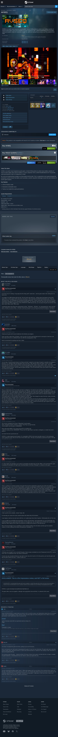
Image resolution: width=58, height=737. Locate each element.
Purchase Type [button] (14, 267)
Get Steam (43, 704)
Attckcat (7, 503)
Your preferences (13, 251)
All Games (3, 10)
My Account (43, 711)
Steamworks (5, 709)
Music (11, 46)
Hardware (19, 709)
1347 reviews (13, 455)
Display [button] (46, 267)
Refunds (30, 714)
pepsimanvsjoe (8, 413)
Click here (42, 140)
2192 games (7, 569)
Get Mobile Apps (44, 706)
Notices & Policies (32, 709)
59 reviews (13, 543)
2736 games (7, 285)
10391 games (7, 504)
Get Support (43, 709)
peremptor (7, 324)
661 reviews (13, 353)
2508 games (7, 381)
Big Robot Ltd (25, 41)
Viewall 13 (53, 105)
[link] (41, 162)
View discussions (6, 119)
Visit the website (6, 113)
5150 (6, 380)
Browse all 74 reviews (29, 686)
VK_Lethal (7, 352)
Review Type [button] (5, 267)
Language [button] (23, 267)
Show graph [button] (52, 269)
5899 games (7, 477)
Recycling (19, 711)
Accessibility (31, 706)
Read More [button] (52, 311)
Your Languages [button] (9, 273)
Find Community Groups (8, 121)
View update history (7, 115)
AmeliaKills (7, 283)
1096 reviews (13, 325)
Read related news (7, 117)
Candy (6, 475)
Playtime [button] (39, 267)
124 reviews (14, 504)
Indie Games (9, 10)
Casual (7, 46)
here (26, 240)
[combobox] (39, 6)
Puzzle (14, 46)
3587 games (7, 353)
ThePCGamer (8, 568)
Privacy (29, 704)
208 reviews (13, 477)
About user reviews (5, 251)
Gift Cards (5, 714)
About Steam (6, 704)
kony (6, 453)
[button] (3, 6)
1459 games (7, 455)
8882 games (7, 325)
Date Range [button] (31, 267)
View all (53, 235)
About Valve (19, 704)
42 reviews (13, 285)
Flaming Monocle (9, 542)
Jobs (18, 706)
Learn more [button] (52, 134)
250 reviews (13, 415)
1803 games (7, 415)
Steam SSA (5, 706)
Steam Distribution (7, 711)
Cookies (30, 711)
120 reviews (13, 381)
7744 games (7, 543)
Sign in (2, 88)
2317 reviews (13, 569)
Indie (4, 46)
